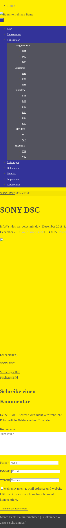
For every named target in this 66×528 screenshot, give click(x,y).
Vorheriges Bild (10, 372)
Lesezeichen (8, 355)
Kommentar (7, 429)
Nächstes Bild (9, 377)
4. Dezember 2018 (51, 226)
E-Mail (5, 471)
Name (4, 462)
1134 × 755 (51, 232)
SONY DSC (7, 193)
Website (5, 480)
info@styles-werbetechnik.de (19, 226)
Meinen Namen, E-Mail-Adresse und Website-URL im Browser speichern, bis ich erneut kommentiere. (31, 494)
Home (11, 5)
